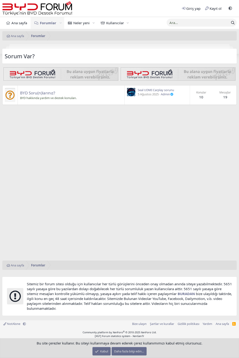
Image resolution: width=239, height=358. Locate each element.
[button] (230, 8)
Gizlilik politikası (188, 324)
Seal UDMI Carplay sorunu (156, 90)
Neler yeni (81, 23)
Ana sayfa (19, 23)
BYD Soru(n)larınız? (37, 93)
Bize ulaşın (139, 324)
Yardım (207, 324)
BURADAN (186, 293)
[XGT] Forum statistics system (119, 336)
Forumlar (48, 23)
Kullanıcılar (115, 23)
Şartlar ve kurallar (162, 324)
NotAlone (13, 324)
